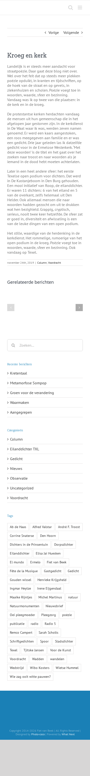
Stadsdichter (64, 641)
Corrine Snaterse (22, 535)
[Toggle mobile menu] (80, 7)
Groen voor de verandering (32, 392)
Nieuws (16, 468)
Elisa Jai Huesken (48, 553)
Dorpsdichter (63, 544)
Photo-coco (38, 734)
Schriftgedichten (22, 641)
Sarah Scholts (48, 632)
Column (42, 262)
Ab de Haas (18, 526)
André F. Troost (69, 526)
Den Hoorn (48, 535)
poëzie (67, 614)
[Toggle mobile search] (70, 7)
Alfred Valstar (42, 526)
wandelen (57, 659)
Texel (13, 650)
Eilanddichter (20, 553)
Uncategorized (22, 488)
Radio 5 (50, 623)
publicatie (17, 623)
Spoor (44, 641)
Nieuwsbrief (54, 606)
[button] (10, 307)
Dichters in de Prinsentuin (29, 544)
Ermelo (35, 562)
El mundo (17, 562)
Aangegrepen (21, 412)
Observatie (19, 478)
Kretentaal (18, 373)
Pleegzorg (48, 614)
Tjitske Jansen (34, 650)
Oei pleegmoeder (22, 614)
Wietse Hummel (67, 667)
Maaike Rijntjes (21, 597)
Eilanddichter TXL (24, 449)
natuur (73, 597)
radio (34, 623)
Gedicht (16, 458)
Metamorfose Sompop (28, 382)
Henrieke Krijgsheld (51, 579)
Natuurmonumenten (24, 606)
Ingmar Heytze (20, 588)
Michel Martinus (50, 597)
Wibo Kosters (39, 667)
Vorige (53, 32)
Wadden (38, 659)
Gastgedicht (52, 571)
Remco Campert (21, 632)
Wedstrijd (17, 667)
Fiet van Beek (56, 562)
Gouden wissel (20, 579)
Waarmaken (19, 402)
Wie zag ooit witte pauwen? (30, 676)
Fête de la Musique (24, 571)
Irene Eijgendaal (49, 588)
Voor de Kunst (60, 650)
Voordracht (54, 262)
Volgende (71, 32)
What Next (68, 734)
